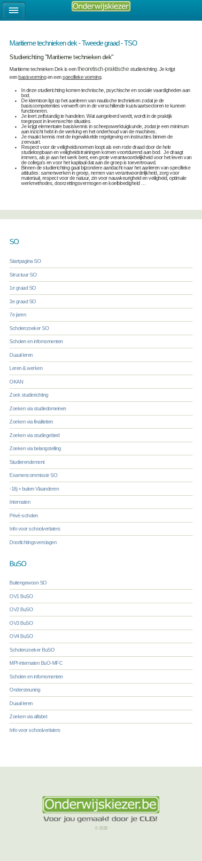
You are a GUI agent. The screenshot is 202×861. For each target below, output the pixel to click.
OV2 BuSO (21, 609)
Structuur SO (23, 274)
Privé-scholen (23, 515)
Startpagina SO (25, 261)
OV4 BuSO (21, 636)
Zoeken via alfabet (28, 716)
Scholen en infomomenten (36, 341)
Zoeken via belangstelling (35, 448)
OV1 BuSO (21, 596)
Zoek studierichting (28, 395)
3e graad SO (22, 301)
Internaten (19, 502)
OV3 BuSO (21, 623)
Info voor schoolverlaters (35, 528)
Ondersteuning (24, 689)
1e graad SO (22, 288)
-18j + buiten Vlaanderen (34, 489)
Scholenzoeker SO (29, 328)
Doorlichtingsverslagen (32, 542)
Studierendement (27, 462)
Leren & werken (25, 368)
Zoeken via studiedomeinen (37, 408)
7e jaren (17, 314)
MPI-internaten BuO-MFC (35, 663)
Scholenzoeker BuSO (31, 650)
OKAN (16, 381)
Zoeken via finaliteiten (31, 421)
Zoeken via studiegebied (34, 435)
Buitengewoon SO (28, 582)
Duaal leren (21, 355)
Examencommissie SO (33, 475)
